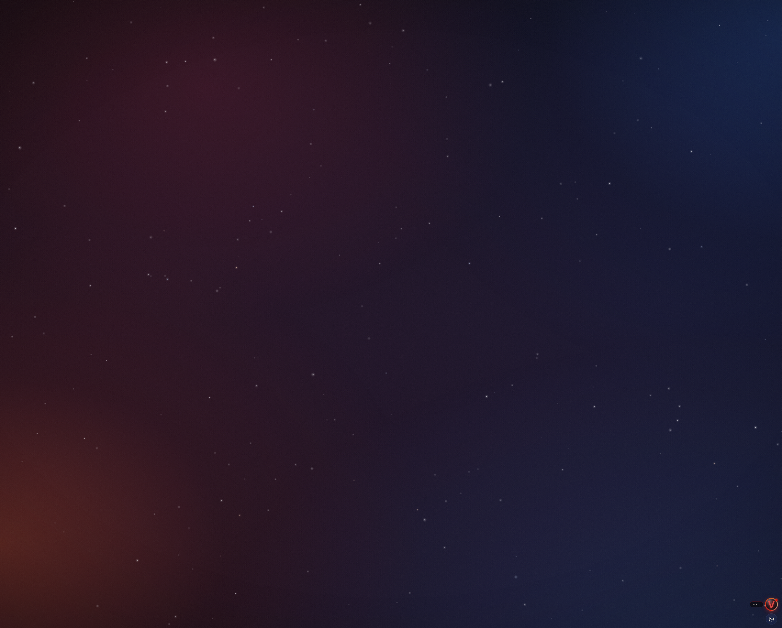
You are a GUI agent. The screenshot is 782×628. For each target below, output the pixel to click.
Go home (391, 331)
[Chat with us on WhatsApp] (771, 619)
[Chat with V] (771, 604)
